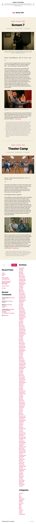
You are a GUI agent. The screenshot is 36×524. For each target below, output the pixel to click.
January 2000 (22, 459)
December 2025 (22, 279)
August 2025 (21, 284)
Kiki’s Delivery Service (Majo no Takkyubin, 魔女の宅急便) (6, 282)
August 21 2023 (19, 152)
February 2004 (22, 449)
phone (21, 132)
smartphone (17, 134)
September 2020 (22, 367)
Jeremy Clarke (10, 28)
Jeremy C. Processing (18, 2)
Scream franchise (9, 134)
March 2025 (21, 291)
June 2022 (21, 337)
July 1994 (21, 467)
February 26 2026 (19, 28)
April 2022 (21, 340)
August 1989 (21, 481)
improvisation (14, 253)
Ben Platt (18, 251)
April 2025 (21, 290)
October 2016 (22, 418)
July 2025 (21, 286)
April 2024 (21, 307)
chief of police (26, 123)
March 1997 (21, 463)
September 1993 (22, 469)
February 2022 (22, 343)
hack (24, 125)
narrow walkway (16, 130)
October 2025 (22, 282)
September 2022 (22, 333)
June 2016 (21, 423)
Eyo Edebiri (25, 252)
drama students (14, 252)
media (30, 128)
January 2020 (22, 378)
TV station (15, 135)
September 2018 (22, 393)
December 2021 (22, 346)
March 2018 (21, 400)
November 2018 (22, 390)
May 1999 (21, 460)
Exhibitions (21, 500)
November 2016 (22, 417)
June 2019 (21, 386)
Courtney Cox (14, 124)
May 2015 (21, 425)
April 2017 (21, 413)
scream (25, 133)
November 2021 (22, 347)
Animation (21, 493)
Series (20, 507)
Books (20, 496)
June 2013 (21, 430)
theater (10, 255)
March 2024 (21, 308)
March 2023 (21, 325)
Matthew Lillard (16, 128)
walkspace (7, 136)
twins (19, 135)
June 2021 (21, 354)
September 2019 (22, 382)
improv (10, 253)
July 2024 (21, 302)
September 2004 (22, 446)
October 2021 (21, 349)
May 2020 (21, 372)
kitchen (19, 127)
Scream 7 (18, 25)
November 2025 (22, 280)
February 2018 (22, 402)
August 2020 (21, 368)
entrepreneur (20, 252)
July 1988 (21, 485)
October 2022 (22, 332)
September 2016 (22, 420)
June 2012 (21, 431)
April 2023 (21, 323)
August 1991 (21, 476)
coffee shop (8, 124)
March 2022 (21, 342)
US (25, 135)
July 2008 (21, 439)
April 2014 (21, 427)
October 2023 (22, 315)
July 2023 (21, 319)
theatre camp (22, 255)
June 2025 (21, 287)
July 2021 (21, 353)
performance (17, 254)
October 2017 (21, 406)
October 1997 (21, 462)
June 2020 (21, 371)
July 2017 (21, 409)
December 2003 (22, 451)
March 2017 (21, 414)
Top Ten (20, 511)
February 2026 (22, 276)
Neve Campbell (22, 130)
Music (20, 505)
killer (12, 127)
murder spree (11, 130)
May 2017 (21, 411)
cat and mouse (14, 123)
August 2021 (21, 351)
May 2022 (21, 339)
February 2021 (22, 360)
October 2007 (22, 441)
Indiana (26, 125)
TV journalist (11, 135)
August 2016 (21, 421)
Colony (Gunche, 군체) (4, 274)
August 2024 (21, 301)
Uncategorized (22, 514)
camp (21, 251)
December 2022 (22, 329)
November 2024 (22, 297)
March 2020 (21, 375)
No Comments (27, 28)
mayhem (20, 128)
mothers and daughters (22, 129)
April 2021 (21, 357)
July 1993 (21, 471)
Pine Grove (25, 132)
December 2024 (22, 295)
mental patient (8, 129)
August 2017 (21, 407)
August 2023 (21, 318)
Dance (20, 497)
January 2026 (22, 277)
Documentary (22, 498)
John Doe (29, 126)
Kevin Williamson (8, 127)
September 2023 (22, 316)
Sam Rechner (17, 133)
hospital (7, 253)
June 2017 (21, 410)
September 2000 (22, 455)
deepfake (7, 125)
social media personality (24, 254)
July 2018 (21, 395)
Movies (23, 21)
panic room (15, 132)
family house (11, 125)
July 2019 (21, 385)
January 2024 (22, 311)
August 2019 (21, 383)
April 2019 (21, 389)
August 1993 (21, 470)
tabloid (21, 134)
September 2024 (22, 300)
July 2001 (21, 453)
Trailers (20, 512)
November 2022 (22, 330)
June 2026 (21, 270)
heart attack (29, 252)
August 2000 (21, 456)
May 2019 (21, 388)
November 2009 (22, 438)
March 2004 (21, 448)
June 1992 (21, 473)
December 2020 (22, 363)
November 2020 (22, 364)
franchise (21, 125)
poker (28, 132)
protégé (7, 133)
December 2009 (22, 437)
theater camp (14, 255)
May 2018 (21, 397)
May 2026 (21, 272)
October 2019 (22, 381)
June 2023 (21, 321)
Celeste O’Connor (21, 123)
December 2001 (22, 452)
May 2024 (21, 305)
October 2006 (22, 444)
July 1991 (21, 477)
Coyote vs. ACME (5, 285)
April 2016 (21, 424)
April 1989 (21, 483)
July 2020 (21, 370)
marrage (24, 127)
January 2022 (22, 344)
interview (29, 125)
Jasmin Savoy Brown (13, 126)
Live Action (18, 21)
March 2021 (21, 358)
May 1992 (21, 474)
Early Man (4, 288)
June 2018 (21, 396)
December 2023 (22, 312)
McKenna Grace (25, 128)
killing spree (16, 127)
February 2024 (22, 309)
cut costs (10, 252)
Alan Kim (9, 251)
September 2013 (22, 428)
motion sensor (28, 129)
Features (13, 21)
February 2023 (22, 326)
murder (7, 130)
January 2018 (22, 403)
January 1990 (22, 480)
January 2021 (22, 361)
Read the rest (18, 118)
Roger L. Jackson (12, 133)
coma (26, 251)
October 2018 (22, 392)
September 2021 (22, 350)
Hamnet (6, 315)
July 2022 (21, 336)
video (27, 135)
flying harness (16, 125)
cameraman (10, 123)
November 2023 (22, 314)
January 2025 (22, 294)
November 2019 (22, 379)
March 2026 (21, 275)
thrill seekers (24, 134)
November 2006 (22, 442)
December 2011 (22, 432)
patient (19, 132)
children (23, 251)
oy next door (11, 132)
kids (22, 253)
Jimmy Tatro (20, 126)
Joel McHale (25, 126)
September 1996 (22, 466)
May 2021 (21, 356)
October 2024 (22, 298)
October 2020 (22, 365)
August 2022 (21, 335)
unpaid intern (22, 135)
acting (7, 251)
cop (11, 124)
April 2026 (21, 273)
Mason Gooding (10, 128)
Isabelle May (8, 126)
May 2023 (21, 322)
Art (19, 494)
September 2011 (22, 434)
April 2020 (21, 374)
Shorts (20, 508)
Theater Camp (18, 148)
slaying (13, 134)
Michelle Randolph (14, 129)
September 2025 (22, 283)
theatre (18, 255)
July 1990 (21, 478)
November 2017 (22, 404)
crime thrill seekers (20, 124)
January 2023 (22, 328)
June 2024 (21, 304)
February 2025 (22, 293)
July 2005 (21, 445)
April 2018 (21, 399)
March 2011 (21, 435)
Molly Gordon (25, 253)
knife (22, 127)
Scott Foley (22, 133)
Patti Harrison (12, 254)
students (7, 255)
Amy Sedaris (14, 251)
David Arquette (26, 124)
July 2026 (21, 269)
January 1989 (22, 484)
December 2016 (22, 416)
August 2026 (21, 268)
